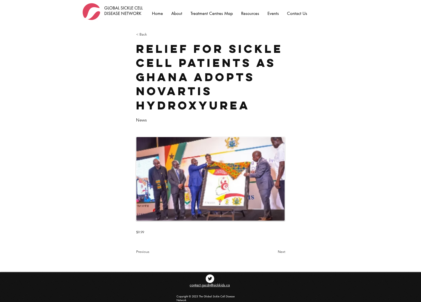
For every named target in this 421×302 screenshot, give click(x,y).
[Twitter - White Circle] (210, 278)
